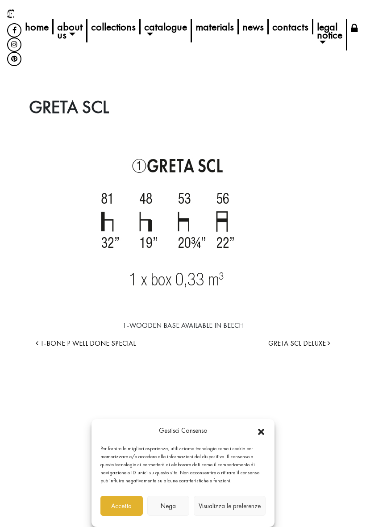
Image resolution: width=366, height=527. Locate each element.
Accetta (121, 506)
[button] (261, 430)
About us (70, 31)
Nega (168, 506)
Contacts (290, 26)
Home (37, 26)
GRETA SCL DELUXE (298, 343)
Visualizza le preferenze (230, 506)
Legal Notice (329, 31)
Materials (214, 26)
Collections (113, 26)
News (253, 26)
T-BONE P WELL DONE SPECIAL (87, 343)
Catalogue (165, 26)
